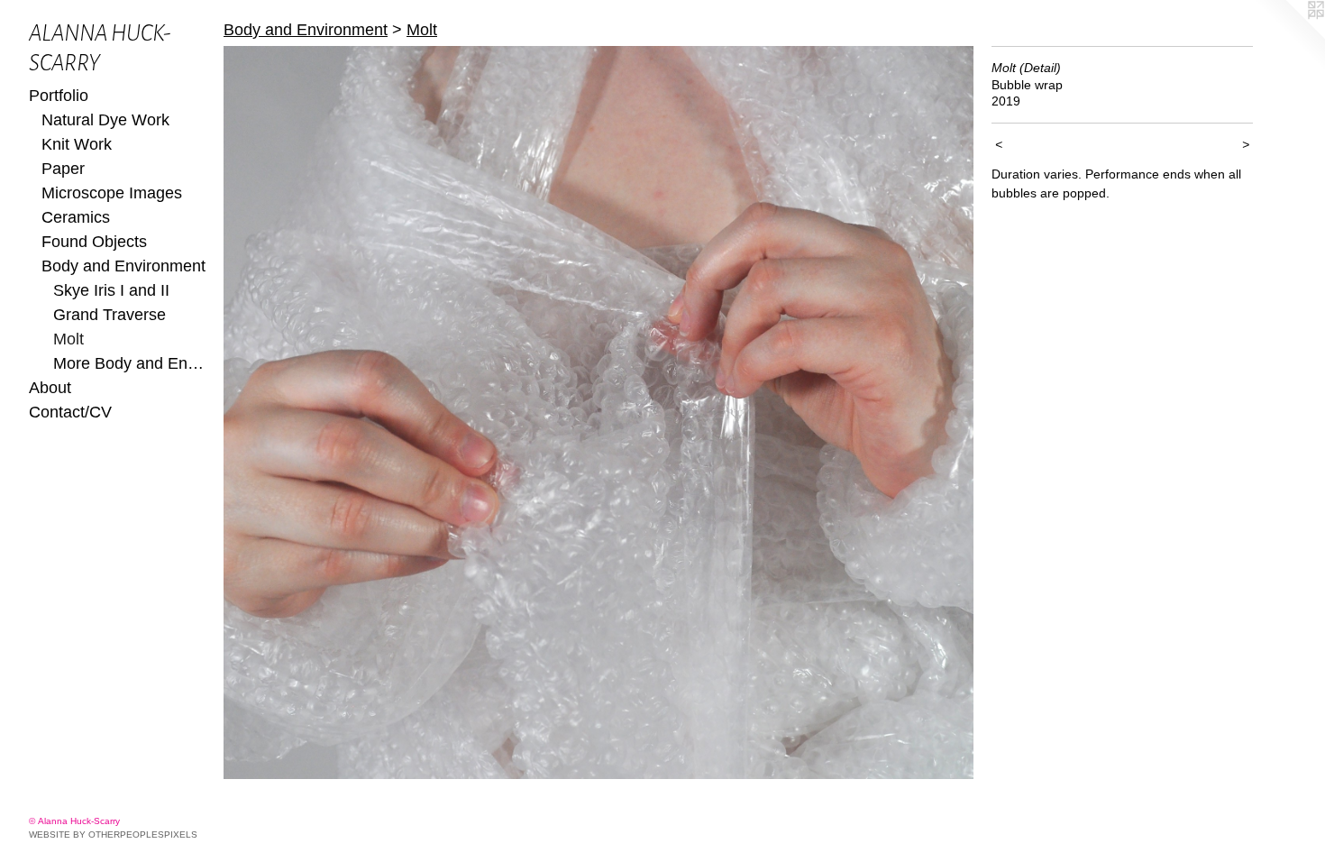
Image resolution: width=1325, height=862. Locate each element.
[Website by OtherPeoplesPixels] (1289, 36)
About (50, 388)
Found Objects (94, 242)
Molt (68, 339)
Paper (63, 169)
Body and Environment (123, 266)
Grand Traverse (109, 315)
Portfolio (58, 96)
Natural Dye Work (105, 120)
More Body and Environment (131, 363)
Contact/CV (70, 412)
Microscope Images (111, 193)
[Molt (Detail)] (598, 412)
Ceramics (75, 217)
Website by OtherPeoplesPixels (113, 834)
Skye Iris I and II (111, 290)
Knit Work (76, 144)
